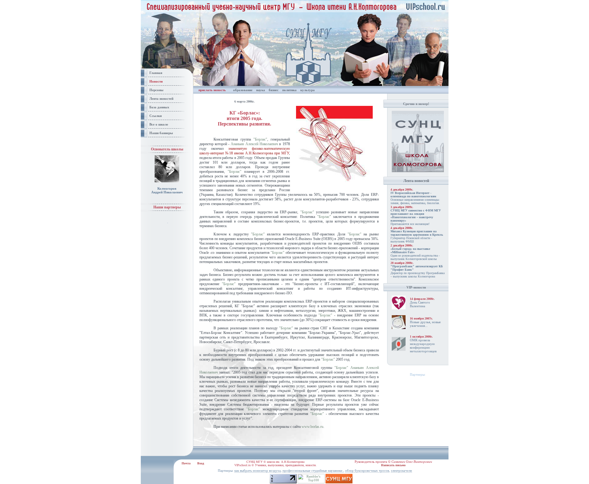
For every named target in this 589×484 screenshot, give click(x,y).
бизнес (274, 90)
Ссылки (155, 116)
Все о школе (158, 124)
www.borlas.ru (312, 426)
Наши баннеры (161, 133)
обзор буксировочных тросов (367, 470)
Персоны (156, 90)
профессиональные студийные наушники (313, 470)
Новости (156, 81)
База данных (159, 107)
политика (289, 90)
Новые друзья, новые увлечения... (425, 323)
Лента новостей (161, 98)
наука (260, 90)
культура (307, 90)
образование (242, 90)
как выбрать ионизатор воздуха (257, 470)
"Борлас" (260, 139)
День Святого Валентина (420, 304)
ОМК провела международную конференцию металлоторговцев (423, 345)
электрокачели (401, 470)
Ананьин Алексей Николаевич (254, 144)
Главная (155, 73)
